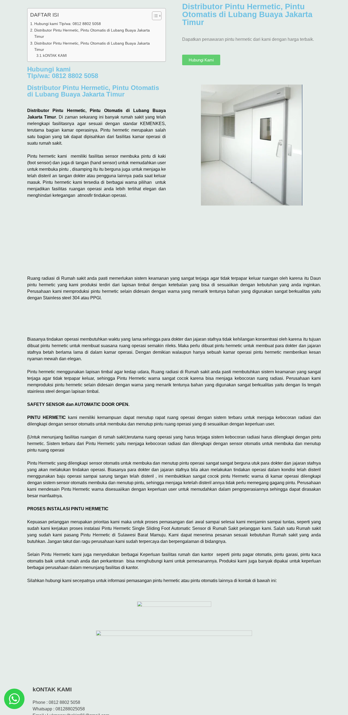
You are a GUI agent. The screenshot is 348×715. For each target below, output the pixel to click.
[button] (174, 316)
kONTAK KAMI (55, 56)
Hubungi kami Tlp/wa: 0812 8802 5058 (67, 23)
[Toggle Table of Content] (154, 15)
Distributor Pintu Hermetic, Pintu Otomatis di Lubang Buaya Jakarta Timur (92, 33)
